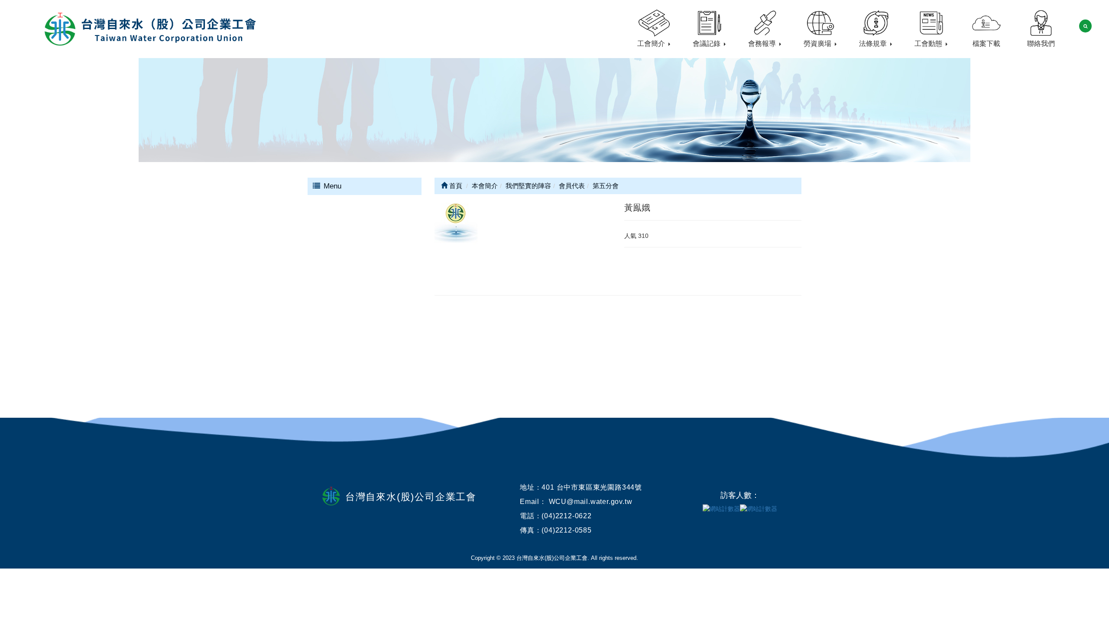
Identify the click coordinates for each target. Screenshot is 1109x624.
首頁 (454, 185)
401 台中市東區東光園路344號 (592, 487)
